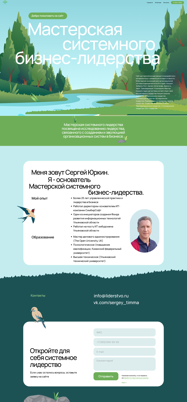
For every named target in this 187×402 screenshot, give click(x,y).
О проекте (150, 2)
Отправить (105, 376)
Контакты (166, 2)
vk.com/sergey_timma (116, 302)
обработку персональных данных (136, 378)
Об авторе (158, 2)
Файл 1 (124, 382)
